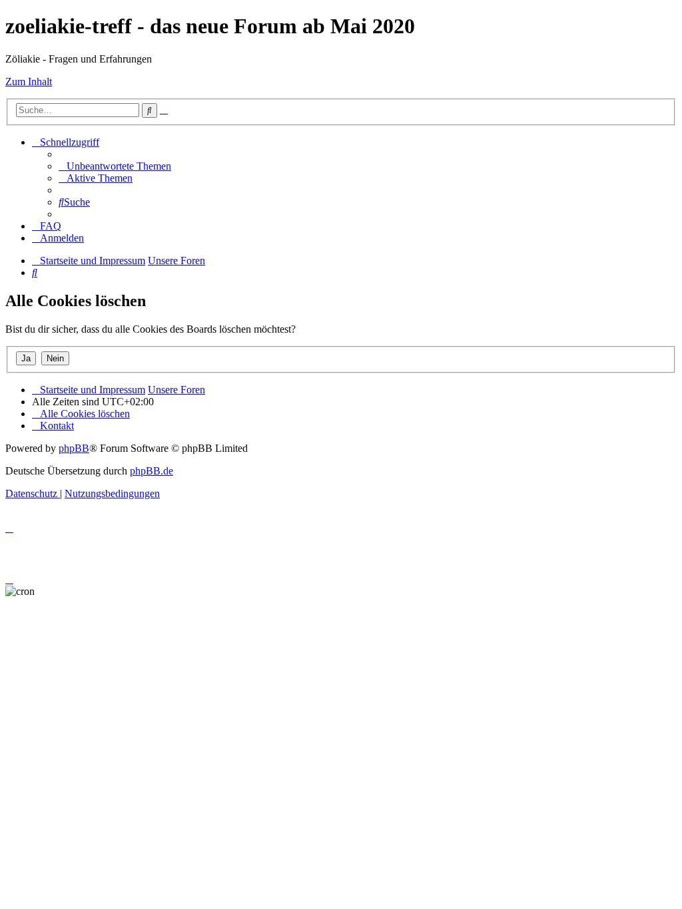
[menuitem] (115, 166)
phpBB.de (151, 470)
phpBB (74, 448)
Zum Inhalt (28, 81)
